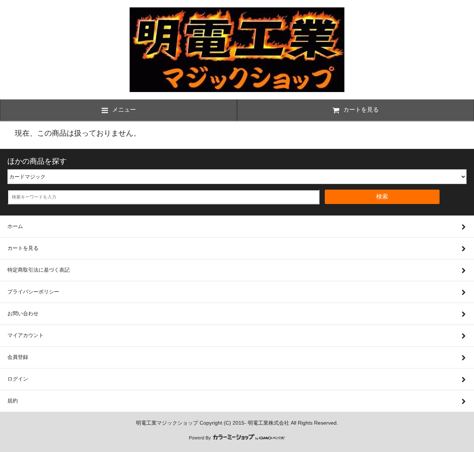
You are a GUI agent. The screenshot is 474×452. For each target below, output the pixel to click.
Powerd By (200, 438)
